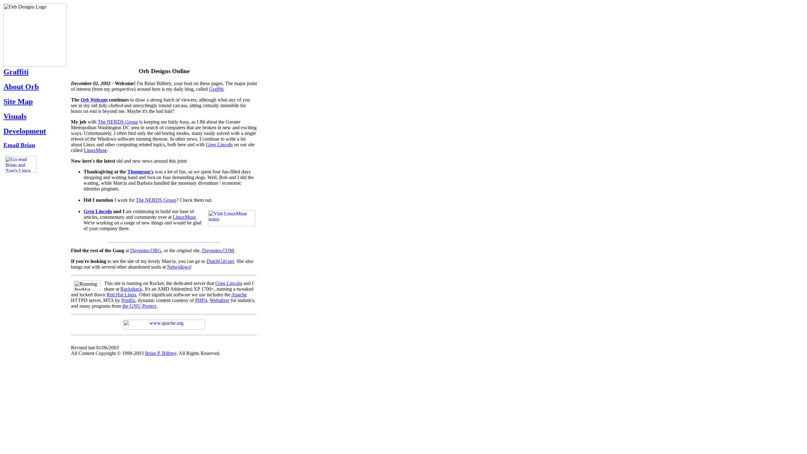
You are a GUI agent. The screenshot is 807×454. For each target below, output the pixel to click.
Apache (239, 294)
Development (24, 131)
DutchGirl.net (220, 261)
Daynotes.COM (218, 250)
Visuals (14, 116)
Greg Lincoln (219, 144)
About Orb (21, 87)
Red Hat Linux (121, 294)
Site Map (18, 101)
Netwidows (178, 267)
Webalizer (219, 300)
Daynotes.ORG (145, 250)
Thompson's (140, 171)
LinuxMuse (95, 150)
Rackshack (131, 289)
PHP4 (201, 300)
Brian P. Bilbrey (161, 353)
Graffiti (16, 72)
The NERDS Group (118, 122)
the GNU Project (139, 306)
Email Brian (19, 145)
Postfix (128, 300)
